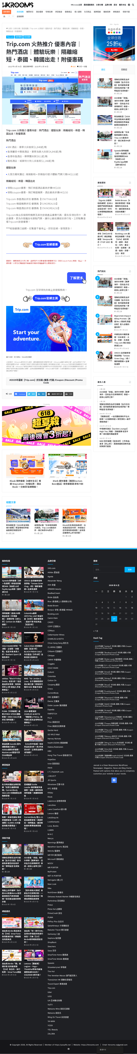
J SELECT (52, 776)
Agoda (50, 576)
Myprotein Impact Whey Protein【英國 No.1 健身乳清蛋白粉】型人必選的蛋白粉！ (122, 321)
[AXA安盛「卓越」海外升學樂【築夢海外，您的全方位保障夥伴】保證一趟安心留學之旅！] (105, 102)
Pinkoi (50, 905)
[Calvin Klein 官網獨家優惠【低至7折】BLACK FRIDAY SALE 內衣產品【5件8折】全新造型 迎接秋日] (34, 637)
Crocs (50, 689)
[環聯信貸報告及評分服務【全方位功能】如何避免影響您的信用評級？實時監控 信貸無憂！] (105, 83)
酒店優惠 (39, 12)
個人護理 (78, 12)
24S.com (51, 568)
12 (108, 608)
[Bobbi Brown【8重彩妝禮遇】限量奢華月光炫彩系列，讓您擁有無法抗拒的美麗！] (123, 193)
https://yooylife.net (63, 1045)
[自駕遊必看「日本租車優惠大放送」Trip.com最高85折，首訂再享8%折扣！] (46, 516)
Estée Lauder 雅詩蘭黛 (57, 705)
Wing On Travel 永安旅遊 (58, 1017)
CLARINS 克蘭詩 (55, 647)
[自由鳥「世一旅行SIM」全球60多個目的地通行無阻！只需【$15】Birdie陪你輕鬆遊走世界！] (34, 922)
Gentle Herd (53, 730)
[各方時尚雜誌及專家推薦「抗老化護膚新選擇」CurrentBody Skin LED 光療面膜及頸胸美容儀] (12, 776)
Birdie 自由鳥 (53, 597)
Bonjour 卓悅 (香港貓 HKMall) (60, 610)
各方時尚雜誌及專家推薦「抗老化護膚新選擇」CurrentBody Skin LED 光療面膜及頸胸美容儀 (12, 790)
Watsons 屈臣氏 (54, 1013)
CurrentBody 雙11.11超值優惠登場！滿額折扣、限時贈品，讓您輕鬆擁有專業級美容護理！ (33, 823)
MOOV (50, 863)
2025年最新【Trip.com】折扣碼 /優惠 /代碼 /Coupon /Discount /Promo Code (47, 381)
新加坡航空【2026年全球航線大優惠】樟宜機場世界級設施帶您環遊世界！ (17, 527)
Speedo (51, 963)
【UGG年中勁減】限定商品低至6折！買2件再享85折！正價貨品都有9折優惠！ (33, 748)
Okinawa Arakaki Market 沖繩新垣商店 (64, 897)
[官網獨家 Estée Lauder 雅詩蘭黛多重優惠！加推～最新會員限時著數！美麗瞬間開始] (34, 776)
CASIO (50, 622)
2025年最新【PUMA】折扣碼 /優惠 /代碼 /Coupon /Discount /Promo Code (113, 711)
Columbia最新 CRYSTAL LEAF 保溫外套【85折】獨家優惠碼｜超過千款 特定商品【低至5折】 (33, 619)
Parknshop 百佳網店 (56, 901)
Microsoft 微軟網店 (56, 859)
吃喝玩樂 (49, 12)
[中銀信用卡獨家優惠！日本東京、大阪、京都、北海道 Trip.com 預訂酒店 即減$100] (105, 338)
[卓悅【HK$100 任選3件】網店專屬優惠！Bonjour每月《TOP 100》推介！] (105, 226)
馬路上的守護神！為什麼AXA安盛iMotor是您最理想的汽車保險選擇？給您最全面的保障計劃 (11, 896)
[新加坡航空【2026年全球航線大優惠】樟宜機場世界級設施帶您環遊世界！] (18, 516)
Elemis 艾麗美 (53, 701)
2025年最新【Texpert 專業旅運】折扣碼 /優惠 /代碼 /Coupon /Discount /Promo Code (113, 724)
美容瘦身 (58, 12)
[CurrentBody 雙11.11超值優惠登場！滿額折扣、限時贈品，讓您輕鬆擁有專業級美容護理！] (34, 809)
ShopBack (52, 942)
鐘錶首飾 (106, 12)
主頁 (10, 28)
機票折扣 (29, 12)
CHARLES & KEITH (56, 639)
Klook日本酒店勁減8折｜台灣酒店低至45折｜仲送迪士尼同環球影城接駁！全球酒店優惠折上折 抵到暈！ (74, 529)
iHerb (50, 768)
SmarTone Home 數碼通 (58, 955)
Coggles (51, 664)
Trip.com (10, 37)
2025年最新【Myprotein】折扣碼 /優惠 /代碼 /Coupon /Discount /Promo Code (111, 699)
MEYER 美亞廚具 (55, 855)
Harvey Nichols (54, 739)
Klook (50, 797)
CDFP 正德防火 (54, 626)
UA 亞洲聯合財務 (55, 1000)
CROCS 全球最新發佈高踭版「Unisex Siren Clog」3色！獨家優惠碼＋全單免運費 (122, 358)
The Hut (51, 971)
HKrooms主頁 (76, 5)
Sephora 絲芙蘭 (54, 938)
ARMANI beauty (54, 589)
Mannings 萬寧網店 (56, 842)
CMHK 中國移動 (54, 660)
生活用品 (87, 12)
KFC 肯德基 (52, 788)
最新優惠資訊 (89, 5)
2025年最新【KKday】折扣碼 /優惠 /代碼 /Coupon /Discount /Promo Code (113, 679)
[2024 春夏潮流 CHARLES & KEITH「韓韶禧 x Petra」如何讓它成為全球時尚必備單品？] (34, 703)
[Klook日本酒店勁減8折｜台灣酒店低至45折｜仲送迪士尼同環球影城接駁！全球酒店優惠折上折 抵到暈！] (75, 516)
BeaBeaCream (54, 593)
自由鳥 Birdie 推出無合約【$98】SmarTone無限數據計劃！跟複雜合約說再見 (11, 935)
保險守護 (126, 12)
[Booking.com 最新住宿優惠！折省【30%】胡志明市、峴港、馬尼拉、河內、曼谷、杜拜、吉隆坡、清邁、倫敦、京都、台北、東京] (123, 226)
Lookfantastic (53, 822)
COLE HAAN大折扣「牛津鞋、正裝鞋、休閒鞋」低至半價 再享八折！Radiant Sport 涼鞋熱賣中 (12, 651)
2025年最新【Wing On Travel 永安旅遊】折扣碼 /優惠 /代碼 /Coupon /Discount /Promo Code (113, 744)
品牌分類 (108, 5)
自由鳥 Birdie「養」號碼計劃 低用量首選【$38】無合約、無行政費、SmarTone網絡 (11, 967)
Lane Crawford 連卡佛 (57, 809)
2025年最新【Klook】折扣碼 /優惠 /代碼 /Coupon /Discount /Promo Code (113, 686)
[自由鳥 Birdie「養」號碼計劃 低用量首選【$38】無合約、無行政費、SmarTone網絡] (12, 955)
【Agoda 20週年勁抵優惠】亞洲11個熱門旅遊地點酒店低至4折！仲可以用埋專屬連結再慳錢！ (105, 207)
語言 (115, 5)
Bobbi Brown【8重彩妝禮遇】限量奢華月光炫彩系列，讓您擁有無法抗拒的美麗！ (122, 206)
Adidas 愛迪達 (54, 572)
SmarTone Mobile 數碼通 (58, 959)
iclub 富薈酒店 (54, 764)
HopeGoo (52, 759)
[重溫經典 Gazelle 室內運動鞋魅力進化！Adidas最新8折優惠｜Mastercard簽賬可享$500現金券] (12, 735)
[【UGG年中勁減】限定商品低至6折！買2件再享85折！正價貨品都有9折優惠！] (34, 735)
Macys (50, 838)
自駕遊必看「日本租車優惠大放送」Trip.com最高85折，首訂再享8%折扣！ (45, 527)
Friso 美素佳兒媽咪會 (56, 726)
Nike (49, 888)
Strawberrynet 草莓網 (57, 967)
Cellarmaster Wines (56, 635)
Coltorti (51, 672)
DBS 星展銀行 (53, 697)
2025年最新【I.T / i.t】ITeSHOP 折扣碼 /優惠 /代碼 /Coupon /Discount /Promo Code (113, 666)
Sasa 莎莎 (52, 951)
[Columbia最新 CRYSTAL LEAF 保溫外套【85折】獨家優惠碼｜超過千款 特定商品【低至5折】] (34, 605)
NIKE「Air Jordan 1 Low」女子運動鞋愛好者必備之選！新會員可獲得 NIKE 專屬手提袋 (33, 682)
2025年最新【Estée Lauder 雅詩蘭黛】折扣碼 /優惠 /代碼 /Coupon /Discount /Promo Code (114, 660)
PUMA (50, 917)
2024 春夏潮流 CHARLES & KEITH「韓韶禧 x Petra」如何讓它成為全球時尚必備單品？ (33, 717)
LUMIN (51, 830)
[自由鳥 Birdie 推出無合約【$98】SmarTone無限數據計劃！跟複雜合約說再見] (12, 922)
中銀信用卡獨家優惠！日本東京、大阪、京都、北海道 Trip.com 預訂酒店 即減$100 (122, 340)
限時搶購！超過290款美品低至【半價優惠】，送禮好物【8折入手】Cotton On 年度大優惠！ (12, 619)
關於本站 (122, 5)
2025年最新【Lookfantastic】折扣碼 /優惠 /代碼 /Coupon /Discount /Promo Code (112, 692)
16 (132, 608)
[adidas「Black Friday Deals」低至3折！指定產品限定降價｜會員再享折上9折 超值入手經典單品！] (12, 670)
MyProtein (52, 872)
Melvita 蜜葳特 (54, 851)
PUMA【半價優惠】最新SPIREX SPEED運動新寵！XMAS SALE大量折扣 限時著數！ (11, 715)
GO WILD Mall (54, 734)
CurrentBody (53, 693)
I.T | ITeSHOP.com (56, 772)
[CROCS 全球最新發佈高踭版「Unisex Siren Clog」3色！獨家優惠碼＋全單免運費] (105, 357)
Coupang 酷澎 (54, 685)
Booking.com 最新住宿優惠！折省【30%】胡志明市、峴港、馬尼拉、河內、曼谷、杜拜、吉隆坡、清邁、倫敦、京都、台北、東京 (122, 243)
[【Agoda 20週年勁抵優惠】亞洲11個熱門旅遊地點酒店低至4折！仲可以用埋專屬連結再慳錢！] (105, 193)
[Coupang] (46, 426)
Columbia (52, 676)
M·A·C (50, 834)
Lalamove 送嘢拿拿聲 (57, 801)
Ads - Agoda (114, 24)
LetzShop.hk (53, 818)
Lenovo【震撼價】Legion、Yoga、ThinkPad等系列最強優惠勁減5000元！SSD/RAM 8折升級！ (33, 969)
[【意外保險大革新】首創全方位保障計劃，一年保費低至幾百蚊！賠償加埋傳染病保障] (34, 882)
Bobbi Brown (53, 606)
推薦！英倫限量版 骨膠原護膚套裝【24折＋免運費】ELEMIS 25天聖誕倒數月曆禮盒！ (11, 821)
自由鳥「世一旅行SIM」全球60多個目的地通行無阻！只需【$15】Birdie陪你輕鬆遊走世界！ (33, 936)
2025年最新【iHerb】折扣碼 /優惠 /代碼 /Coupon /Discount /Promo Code (113, 673)
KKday (50, 793)
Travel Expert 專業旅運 (57, 984)
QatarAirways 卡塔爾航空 (58, 926)
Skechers (52, 946)
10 (96, 608)
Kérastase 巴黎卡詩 (56, 784)
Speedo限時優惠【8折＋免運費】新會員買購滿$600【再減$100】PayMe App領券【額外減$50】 (122, 157)
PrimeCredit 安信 (55, 913)
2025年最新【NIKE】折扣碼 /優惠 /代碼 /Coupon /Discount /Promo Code (112, 705)
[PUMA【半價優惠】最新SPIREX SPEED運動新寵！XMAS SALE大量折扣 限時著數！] (12, 703)
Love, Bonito (53, 826)
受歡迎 (124, 69)
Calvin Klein (53, 618)
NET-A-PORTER (54, 876)
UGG (50, 996)
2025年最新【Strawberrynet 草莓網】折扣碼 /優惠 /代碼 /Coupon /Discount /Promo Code (114, 718)
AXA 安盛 (52, 585)
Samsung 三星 (54, 934)
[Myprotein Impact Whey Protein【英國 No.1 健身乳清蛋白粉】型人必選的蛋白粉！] (105, 320)
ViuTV (50, 1005)
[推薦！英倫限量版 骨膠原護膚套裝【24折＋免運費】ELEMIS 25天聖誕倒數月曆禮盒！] (12, 809)
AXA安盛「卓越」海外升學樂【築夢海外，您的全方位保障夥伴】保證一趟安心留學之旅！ (121, 103)
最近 (103, 69)
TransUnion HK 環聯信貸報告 (60, 980)
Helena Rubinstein (55, 747)
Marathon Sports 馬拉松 (58, 847)
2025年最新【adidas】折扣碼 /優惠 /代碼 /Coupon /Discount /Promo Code (113, 647)
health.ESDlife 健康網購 (58, 743)
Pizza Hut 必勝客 (55, 909)
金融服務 (20, 16)
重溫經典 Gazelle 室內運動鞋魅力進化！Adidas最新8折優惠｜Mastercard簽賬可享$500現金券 (11, 749)
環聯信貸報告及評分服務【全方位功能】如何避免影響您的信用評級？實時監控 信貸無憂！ (122, 85)
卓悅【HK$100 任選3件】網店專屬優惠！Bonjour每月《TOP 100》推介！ (105, 239)
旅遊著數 (20, 12)
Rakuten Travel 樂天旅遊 (58, 930)
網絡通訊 (116, 12)
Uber (50, 992)
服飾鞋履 (97, 12)
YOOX (50, 1025)
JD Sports (52, 780)
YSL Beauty (53, 1030)
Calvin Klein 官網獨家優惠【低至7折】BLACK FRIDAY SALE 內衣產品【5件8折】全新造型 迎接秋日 (33, 651)
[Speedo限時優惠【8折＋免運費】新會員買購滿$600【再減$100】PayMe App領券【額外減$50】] (105, 154)
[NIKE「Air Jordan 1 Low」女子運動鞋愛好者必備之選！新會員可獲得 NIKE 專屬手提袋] (34, 670)
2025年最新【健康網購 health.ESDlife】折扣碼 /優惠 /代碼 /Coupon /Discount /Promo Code (114, 756)
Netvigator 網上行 (55, 880)
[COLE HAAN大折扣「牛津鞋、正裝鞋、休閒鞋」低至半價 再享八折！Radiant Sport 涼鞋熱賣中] (12, 637)
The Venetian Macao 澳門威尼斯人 (62, 975)
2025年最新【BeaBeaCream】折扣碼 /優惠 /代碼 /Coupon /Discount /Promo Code (113, 654)
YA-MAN (51, 1021)
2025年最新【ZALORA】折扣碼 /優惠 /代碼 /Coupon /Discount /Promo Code (114, 750)
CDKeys (51, 631)
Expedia (51, 709)
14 (120, 608)
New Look (52, 884)
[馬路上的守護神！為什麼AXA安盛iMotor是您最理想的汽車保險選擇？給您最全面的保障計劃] (12, 882)
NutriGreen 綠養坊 (55, 892)
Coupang (46, 404)
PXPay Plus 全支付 (56, 921)
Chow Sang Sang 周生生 (58, 643)
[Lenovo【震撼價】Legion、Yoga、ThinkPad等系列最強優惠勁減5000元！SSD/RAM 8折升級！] (34, 955)
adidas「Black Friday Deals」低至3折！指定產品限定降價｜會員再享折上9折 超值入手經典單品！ (11, 684)
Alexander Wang (55, 581)
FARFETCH (52, 714)
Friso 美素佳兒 (54, 722)
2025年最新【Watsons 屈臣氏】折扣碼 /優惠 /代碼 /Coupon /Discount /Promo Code (113, 737)
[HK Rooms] (18, 5)
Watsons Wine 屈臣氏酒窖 (59, 1009)
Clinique (51, 655)
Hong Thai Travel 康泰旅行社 (60, 755)
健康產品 (68, 12)
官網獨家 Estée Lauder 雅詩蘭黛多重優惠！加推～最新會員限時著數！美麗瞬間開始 (33, 790)
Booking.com (53, 614)
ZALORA (51, 1034)
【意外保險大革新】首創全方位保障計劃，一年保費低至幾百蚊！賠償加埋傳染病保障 (33, 894)
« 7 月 (95, 631)
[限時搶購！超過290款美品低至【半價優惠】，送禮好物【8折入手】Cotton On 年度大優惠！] (12, 605)
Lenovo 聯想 (53, 813)
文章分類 (99, 5)
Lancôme (52, 805)
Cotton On (52, 680)
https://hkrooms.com (90, 1045)
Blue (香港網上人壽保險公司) (60, 601)
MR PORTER (53, 867)
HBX (49, 751)
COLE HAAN (53, 668)
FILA (50, 718)
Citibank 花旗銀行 (55, 651)
